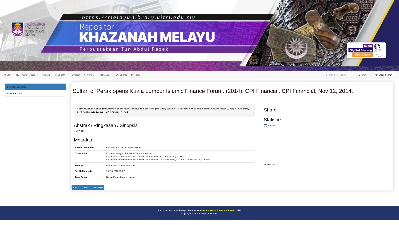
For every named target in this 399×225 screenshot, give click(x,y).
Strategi (75, 75)
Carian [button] (90, 75)
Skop (47, 75)
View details (97, 187)
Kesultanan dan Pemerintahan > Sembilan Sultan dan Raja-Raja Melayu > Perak (146, 156)
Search (362, 75)
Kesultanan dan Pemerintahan (121, 165)
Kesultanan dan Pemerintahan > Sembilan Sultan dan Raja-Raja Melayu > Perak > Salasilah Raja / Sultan (158, 159)
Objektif (61, 75)
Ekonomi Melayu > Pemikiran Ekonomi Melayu (129, 153)
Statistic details (271, 164)
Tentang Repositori (28, 75)
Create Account (14, 93)
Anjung (6, 74)
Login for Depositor (16, 87)
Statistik (107, 75)
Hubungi (122, 75)
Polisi (137, 75)
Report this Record (81, 187)
